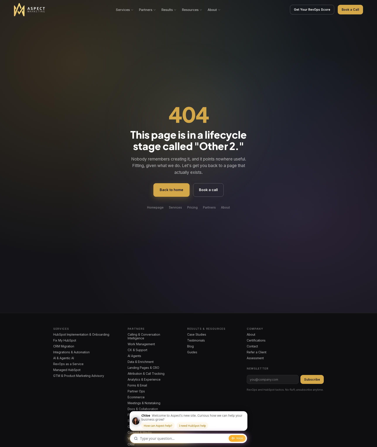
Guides (192, 352)
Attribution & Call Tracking (146, 373)
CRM (131, 444)
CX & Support (137, 350)
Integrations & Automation (71, 352)
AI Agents (134, 356)
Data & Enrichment (141, 362)
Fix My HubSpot (64, 340)
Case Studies (196, 334)
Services (123, 10)
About (212, 10)
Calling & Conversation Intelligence (144, 336)
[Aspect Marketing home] (30, 9)
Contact (252, 346)
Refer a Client (256, 352)
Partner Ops (136, 391)
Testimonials (196, 340)
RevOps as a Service (68, 364)
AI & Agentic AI (63, 358)
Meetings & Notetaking (144, 403)
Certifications (256, 340)
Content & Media (140, 432)
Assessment (255, 358)
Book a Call (350, 9)
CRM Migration (63, 346)
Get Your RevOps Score (312, 9)
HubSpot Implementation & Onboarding (81, 334)
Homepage (155, 207)
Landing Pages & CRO (143, 367)
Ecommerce (136, 397)
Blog (190, 346)
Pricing (192, 207)
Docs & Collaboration (143, 409)
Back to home (171, 190)
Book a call (208, 190)
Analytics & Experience (144, 379)
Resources (190, 10)
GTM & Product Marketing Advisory (78, 376)
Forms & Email (137, 385)
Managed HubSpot (67, 370)
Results (167, 10)
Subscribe (312, 379)
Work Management (141, 344)
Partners (145, 10)
